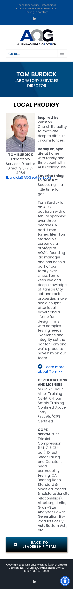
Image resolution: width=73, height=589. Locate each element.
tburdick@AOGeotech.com (29, 177)
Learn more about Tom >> (51, 369)
